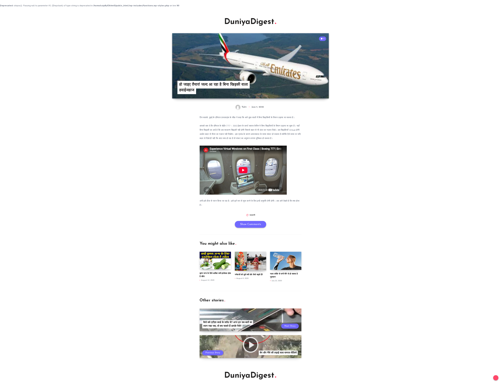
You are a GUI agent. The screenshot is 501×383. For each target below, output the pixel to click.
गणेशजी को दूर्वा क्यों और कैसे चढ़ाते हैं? (249, 275)
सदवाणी (252, 215)
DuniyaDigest (249, 22)
